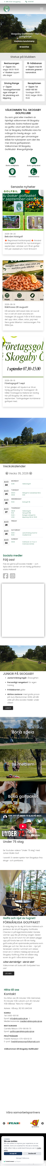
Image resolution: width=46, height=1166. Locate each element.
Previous (4, 1123)
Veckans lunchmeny (24, 41)
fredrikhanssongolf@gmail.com (25, 1041)
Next (42, 1123)
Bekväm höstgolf (14, 237)
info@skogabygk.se (19, 1018)
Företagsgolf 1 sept (15, 383)
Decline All (32, 1153)
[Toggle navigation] (41, 9)
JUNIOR (8, 708)
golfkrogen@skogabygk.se (22, 1031)
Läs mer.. (8, 973)
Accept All (13, 1153)
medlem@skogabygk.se (31, 1021)
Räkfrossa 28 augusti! (16, 307)
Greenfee (24, 47)
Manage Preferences (22, 1158)
